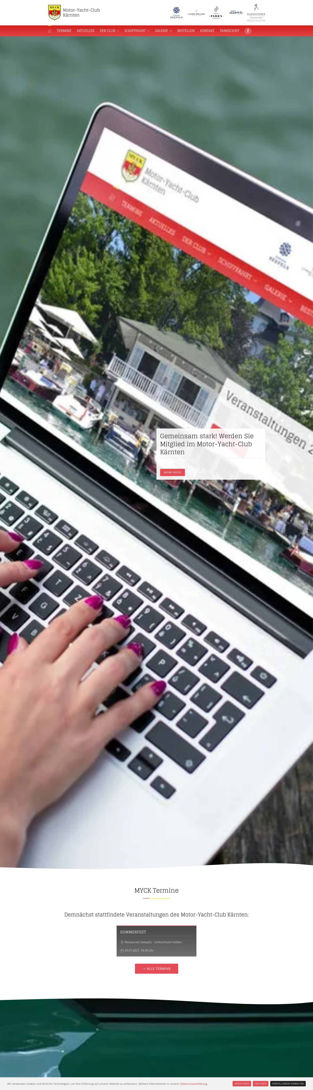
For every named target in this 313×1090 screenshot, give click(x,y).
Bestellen (186, 31)
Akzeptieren (242, 1083)
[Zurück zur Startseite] (75, 12)
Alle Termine (159, 968)
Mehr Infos (172, 468)
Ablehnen (260, 1083)
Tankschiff (229, 31)
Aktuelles (85, 31)
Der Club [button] (107, 31)
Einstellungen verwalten (288, 1083)
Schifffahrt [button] (135, 31)
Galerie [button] (161, 31)
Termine (64, 31)
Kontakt (207, 31)
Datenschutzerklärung (193, 1083)
